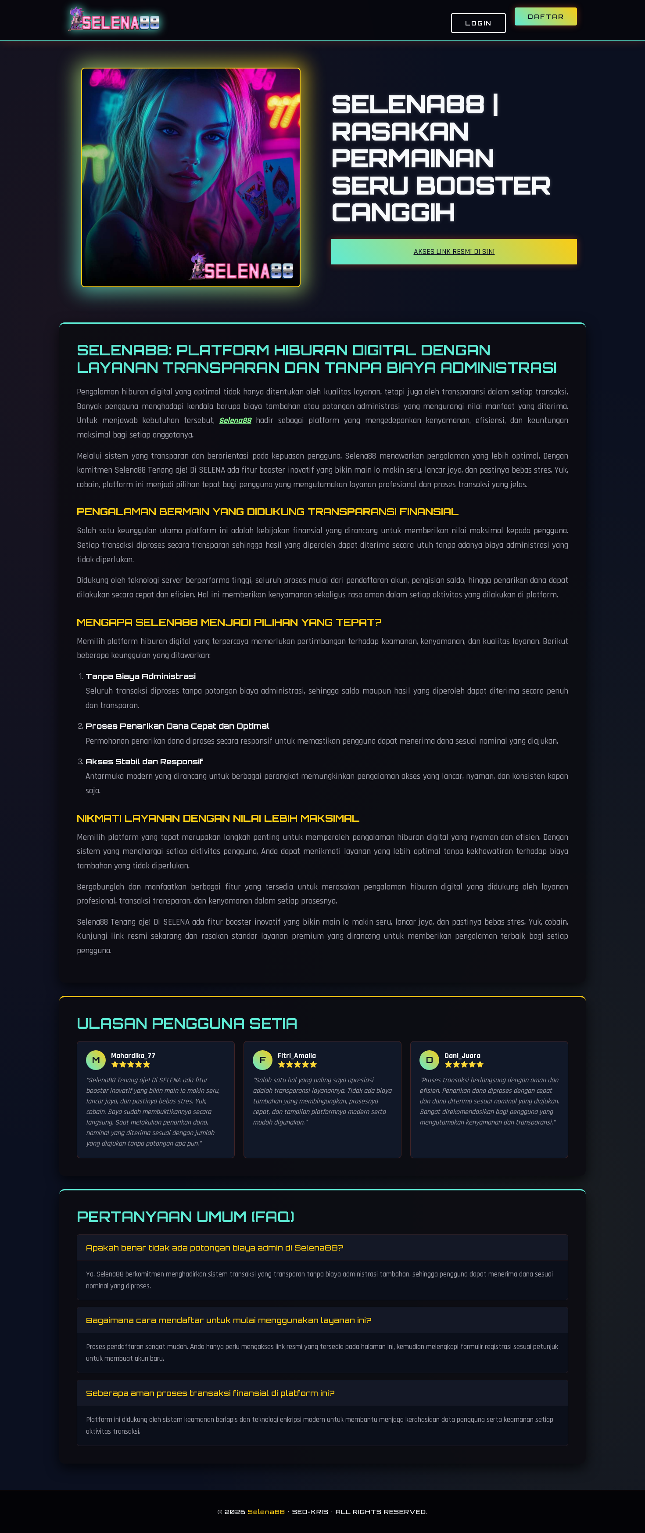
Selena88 (235, 420)
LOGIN (478, 23)
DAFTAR (546, 16)
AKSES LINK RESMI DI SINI (454, 252)
